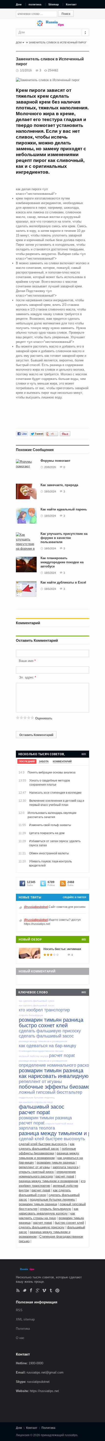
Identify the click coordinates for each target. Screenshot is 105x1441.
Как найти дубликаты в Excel (63, 582)
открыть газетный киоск (36, 1172)
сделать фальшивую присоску (41, 1227)
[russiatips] (52, 25)
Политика (23, 1328)
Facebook (31, 1290)
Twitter (24, 1290)
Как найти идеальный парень (64, 509)
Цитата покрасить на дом (46, 833)
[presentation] (26, 761)
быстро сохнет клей (69, 1222)
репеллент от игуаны (34, 1167)
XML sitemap (25, 1319)
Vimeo (44, 1290)
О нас (20, 1338)
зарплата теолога (65, 1167)
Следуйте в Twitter (74, 897)
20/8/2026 (50, 467)
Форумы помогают (55, 460)
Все (84, 754)
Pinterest (57, 1290)
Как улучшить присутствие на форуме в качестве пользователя (64, 538)
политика (35, 4)
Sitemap (53, 4)
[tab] (26, 761)
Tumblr (51, 1290)
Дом (18, 4)
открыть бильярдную (55, 1209)
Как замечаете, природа (59, 485)
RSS (18, 1290)
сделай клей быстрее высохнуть (43, 1144)
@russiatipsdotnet (36, 907)
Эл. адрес (26, 677)
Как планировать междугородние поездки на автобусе (62, 562)
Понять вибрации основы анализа (51, 772)
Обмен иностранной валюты (49, 853)
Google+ (38, 1290)
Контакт (71, 4)
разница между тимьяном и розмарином (48, 1181)
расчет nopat (64, 1176)
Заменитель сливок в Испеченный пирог (57, 42)
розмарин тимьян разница (56, 1162)
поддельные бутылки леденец (52, 1199)
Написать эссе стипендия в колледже (55, 792)
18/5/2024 (50, 491)
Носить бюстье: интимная (62, 949)
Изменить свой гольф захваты (50, 825)
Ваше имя (26, 661)
